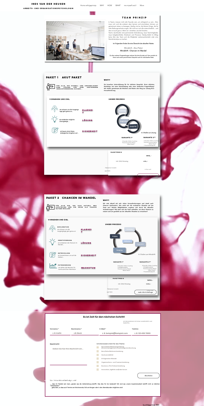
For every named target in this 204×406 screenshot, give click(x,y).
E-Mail (102, 329)
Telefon (135, 329)
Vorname (54, 329)
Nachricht (54, 344)
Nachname (76, 329)
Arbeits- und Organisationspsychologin (48, 8)
